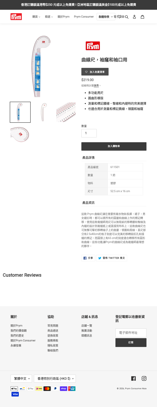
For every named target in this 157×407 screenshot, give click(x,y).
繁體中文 (20, 378)
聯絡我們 (52, 350)
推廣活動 (86, 330)
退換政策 (52, 335)
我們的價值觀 (19, 330)
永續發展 (16, 345)
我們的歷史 (17, 335)
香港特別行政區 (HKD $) (54, 378)
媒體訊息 (86, 335)
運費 (96, 85)
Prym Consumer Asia (135, 388)
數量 (84, 126)
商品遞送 (52, 330)
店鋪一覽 (86, 325)
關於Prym (16, 325)
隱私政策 (52, 345)
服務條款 (52, 340)
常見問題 (52, 325)
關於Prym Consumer (23, 340)
